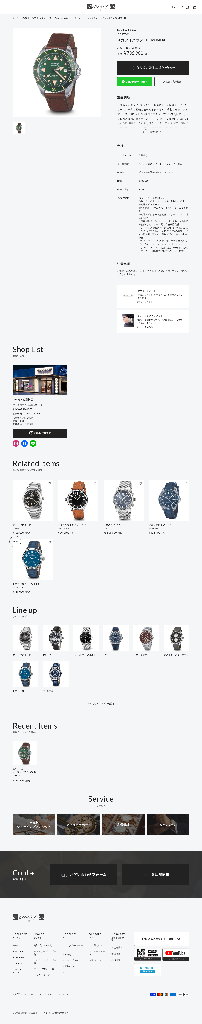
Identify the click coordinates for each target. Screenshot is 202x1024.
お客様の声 (68, 966)
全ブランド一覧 (42, 975)
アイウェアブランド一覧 (45, 961)
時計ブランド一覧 (43, 945)
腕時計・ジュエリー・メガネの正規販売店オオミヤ (44, 1013)
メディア (66, 972)
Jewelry (18, 951)
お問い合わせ (42, 432)
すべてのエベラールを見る (101, 703)
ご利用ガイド (96, 945)
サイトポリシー (46, 994)
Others (17, 963)
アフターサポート (97, 953)
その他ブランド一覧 (44, 969)
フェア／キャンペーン (72, 947)
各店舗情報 (160, 874)
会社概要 (115, 953)
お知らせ (66, 954)
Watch (17, 945)
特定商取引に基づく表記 (23, 994)
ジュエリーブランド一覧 (45, 953)
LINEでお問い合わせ (137, 81)
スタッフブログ (70, 960)
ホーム (16, 18)
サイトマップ (64, 994)
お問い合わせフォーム (88, 874)
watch (25, 18)
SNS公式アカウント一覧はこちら (162, 938)
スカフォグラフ (90, 18)
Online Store (17, 971)
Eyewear (18, 957)
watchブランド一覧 (41, 18)
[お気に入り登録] (49, 483)
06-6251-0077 (24, 409)
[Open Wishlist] (180, 7)
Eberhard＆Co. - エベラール (67, 18)
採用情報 (115, 959)
